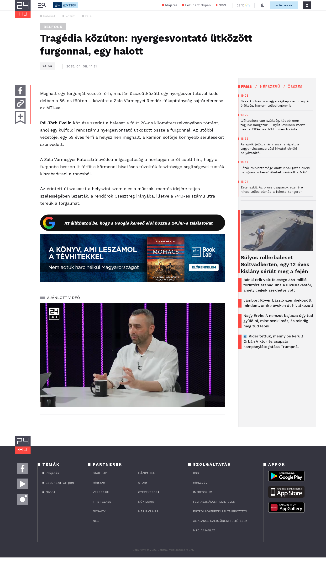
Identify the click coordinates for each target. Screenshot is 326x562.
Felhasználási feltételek (214, 501)
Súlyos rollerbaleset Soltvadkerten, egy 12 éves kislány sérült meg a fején (275, 264)
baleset (49, 16)
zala (88, 16)
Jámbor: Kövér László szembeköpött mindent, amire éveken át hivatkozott (278, 303)
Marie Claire (148, 511)
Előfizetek (284, 5)
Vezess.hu (101, 492)
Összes (295, 86)
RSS (196, 473)
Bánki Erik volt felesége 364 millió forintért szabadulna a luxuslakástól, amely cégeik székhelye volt (277, 284)
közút (70, 16)
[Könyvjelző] (20, 117)
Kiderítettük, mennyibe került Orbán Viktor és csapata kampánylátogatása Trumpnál (273, 341)
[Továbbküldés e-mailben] (20, 103)
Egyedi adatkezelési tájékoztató (220, 511)
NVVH (223, 5)
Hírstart (100, 482)
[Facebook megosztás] (20, 90)
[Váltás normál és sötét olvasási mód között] (262, 5)
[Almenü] (41, 5)
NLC (96, 521)
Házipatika (146, 473)
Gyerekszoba (148, 492)
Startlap (100, 473)
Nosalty (99, 511)
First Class (102, 501)
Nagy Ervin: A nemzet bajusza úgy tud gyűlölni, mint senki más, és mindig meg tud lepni (278, 320)
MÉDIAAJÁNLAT (204, 530)
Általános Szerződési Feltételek (220, 521)
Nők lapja (146, 501)
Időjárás (171, 5)
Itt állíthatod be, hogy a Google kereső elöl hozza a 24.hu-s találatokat (138, 223)
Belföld (53, 26)
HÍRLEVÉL (200, 482)
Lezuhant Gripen (198, 5)
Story (142, 482)
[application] (132, 355)
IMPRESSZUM (202, 492)
